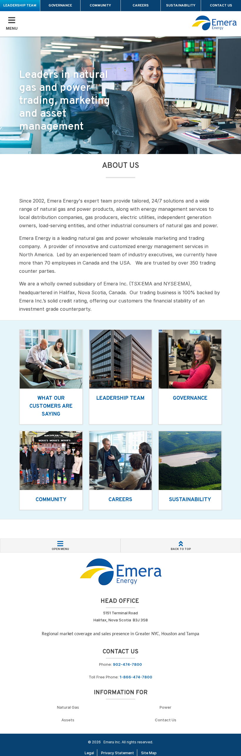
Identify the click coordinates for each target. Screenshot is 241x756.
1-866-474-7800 (136, 677)
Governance (60, 5)
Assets (67, 719)
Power (165, 707)
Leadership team (19, 5)
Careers (141, 5)
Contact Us (221, 5)
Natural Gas (68, 707)
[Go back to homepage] (214, 23)
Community (100, 5)
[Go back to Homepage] (120, 571)
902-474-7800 (127, 664)
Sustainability (180, 5)
